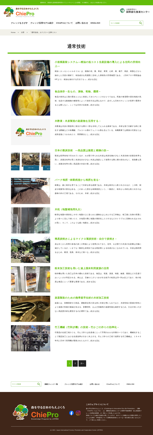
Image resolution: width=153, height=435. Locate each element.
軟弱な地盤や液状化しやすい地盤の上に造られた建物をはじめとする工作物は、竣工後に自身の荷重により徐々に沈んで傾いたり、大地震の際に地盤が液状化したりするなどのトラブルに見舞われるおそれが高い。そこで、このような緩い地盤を (98, 219)
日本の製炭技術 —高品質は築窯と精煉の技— (82, 150)
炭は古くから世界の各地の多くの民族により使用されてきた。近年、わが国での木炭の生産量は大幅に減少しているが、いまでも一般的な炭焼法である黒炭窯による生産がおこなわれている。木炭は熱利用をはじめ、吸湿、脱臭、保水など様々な (98, 248)
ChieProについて (64, 23)
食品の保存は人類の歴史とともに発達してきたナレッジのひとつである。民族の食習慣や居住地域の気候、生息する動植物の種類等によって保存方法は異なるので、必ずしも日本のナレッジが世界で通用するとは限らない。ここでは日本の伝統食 (98, 101)
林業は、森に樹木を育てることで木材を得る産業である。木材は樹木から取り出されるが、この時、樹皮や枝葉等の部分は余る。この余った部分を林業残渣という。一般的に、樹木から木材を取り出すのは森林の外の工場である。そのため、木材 (98, 189)
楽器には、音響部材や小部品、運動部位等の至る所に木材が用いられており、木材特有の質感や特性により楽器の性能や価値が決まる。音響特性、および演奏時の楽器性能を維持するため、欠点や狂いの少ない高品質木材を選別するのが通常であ (98, 307)
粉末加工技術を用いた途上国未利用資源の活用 (82, 268)
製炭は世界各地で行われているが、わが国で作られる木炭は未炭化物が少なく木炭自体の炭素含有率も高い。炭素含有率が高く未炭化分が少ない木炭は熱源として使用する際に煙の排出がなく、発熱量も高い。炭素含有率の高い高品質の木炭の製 (98, 160)
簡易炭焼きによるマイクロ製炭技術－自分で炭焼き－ (86, 238)
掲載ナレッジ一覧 (51, 384)
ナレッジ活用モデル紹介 (42, 23)
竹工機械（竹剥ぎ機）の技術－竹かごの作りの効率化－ (87, 327)
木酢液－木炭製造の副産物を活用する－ (78, 121)
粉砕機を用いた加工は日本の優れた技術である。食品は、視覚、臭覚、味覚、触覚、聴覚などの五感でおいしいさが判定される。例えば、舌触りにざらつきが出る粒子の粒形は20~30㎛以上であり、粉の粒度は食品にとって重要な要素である (98, 278)
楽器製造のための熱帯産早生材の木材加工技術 (82, 297)
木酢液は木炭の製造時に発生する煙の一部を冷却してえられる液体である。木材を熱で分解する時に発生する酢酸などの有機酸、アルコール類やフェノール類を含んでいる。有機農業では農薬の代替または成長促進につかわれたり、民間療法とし (98, 130)
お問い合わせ (81, 23)
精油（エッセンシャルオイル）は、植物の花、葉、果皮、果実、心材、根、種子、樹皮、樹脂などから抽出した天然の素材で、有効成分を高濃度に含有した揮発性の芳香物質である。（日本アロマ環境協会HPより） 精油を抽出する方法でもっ (98, 75)
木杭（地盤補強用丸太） (69, 209)
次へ (82, 363)
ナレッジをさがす (19, 23)
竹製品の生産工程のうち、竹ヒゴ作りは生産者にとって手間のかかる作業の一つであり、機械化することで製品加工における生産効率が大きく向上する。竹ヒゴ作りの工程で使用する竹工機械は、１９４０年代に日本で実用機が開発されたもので (98, 336)
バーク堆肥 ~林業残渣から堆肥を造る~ (77, 179)
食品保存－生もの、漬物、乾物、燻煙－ (78, 91)
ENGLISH (95, 23)
